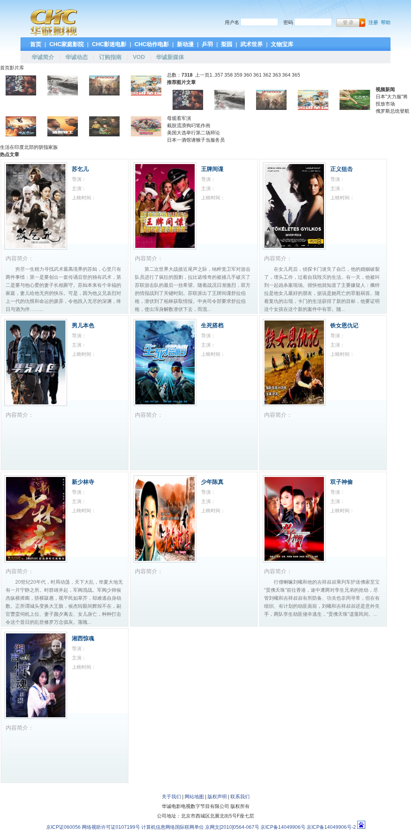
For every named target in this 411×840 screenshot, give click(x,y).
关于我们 (171, 796)
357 (219, 75)
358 (228, 75)
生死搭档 (212, 325)
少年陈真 (212, 482)
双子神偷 (341, 482)
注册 (373, 22)
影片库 (17, 68)
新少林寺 (83, 482)
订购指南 (110, 57)
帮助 (386, 22)
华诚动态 (76, 57)
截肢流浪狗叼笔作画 (188, 125)
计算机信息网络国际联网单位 (172, 827)
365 (296, 75)
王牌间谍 (212, 169)
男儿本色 (83, 325)
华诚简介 (43, 57)
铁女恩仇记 (344, 325)
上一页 (202, 75)
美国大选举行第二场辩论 (193, 133)
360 (248, 75)
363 (277, 75)
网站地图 (194, 796)
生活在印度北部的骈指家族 (29, 147)
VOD (139, 57)
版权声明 (217, 796)
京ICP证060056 (63, 827)
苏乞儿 (80, 169)
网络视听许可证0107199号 (111, 827)
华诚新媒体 (170, 57)
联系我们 (240, 796)
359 (238, 75)
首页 (5, 68)
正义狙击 (341, 169)
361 (257, 75)
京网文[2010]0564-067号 (232, 827)
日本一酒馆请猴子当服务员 (196, 140)
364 (286, 75)
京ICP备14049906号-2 (331, 827)
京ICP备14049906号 (282, 827)
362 (267, 75)
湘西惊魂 (83, 638)
